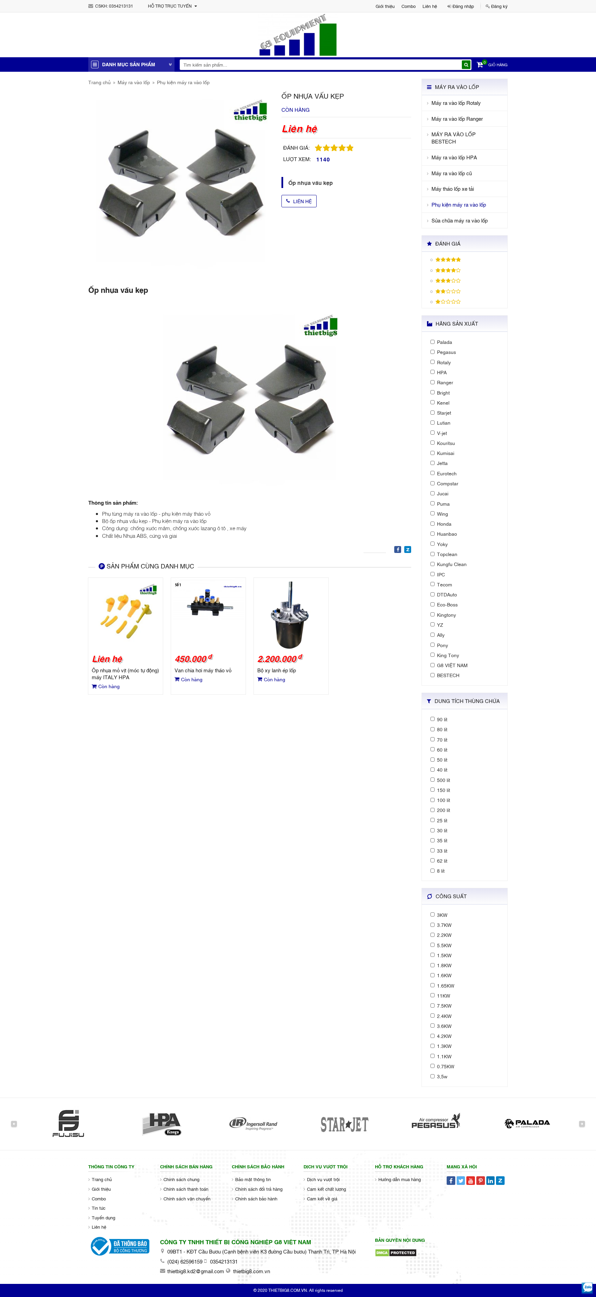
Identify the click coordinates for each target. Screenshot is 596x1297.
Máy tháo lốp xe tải (452, 188)
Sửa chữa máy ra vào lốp (459, 220)
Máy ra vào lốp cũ (451, 173)
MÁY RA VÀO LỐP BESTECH (453, 138)
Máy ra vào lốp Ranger (457, 118)
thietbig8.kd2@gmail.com (195, 1270)
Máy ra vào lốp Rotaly (456, 102)
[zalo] (587, 1288)
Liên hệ (430, 6)
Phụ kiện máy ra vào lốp (183, 82)
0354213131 (121, 6)
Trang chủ (99, 82)
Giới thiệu (385, 6)
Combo (408, 6)
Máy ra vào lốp (134, 82)
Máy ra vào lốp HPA (454, 157)
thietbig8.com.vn (251, 1270)
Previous (14, 1124)
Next (582, 1124)
